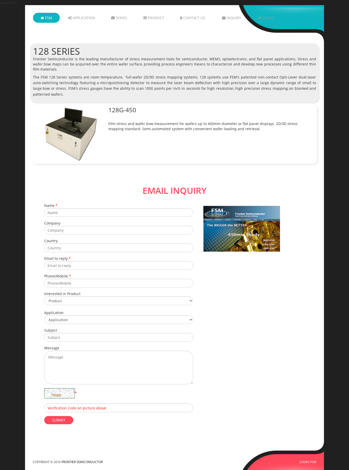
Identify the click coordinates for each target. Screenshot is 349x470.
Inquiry (233, 17)
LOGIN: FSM (307, 462)
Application (83, 17)
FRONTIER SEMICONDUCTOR (82, 462)
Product (155, 17)
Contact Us (193, 17)
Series (121, 17)
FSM (48, 17)
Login (267, 17)
